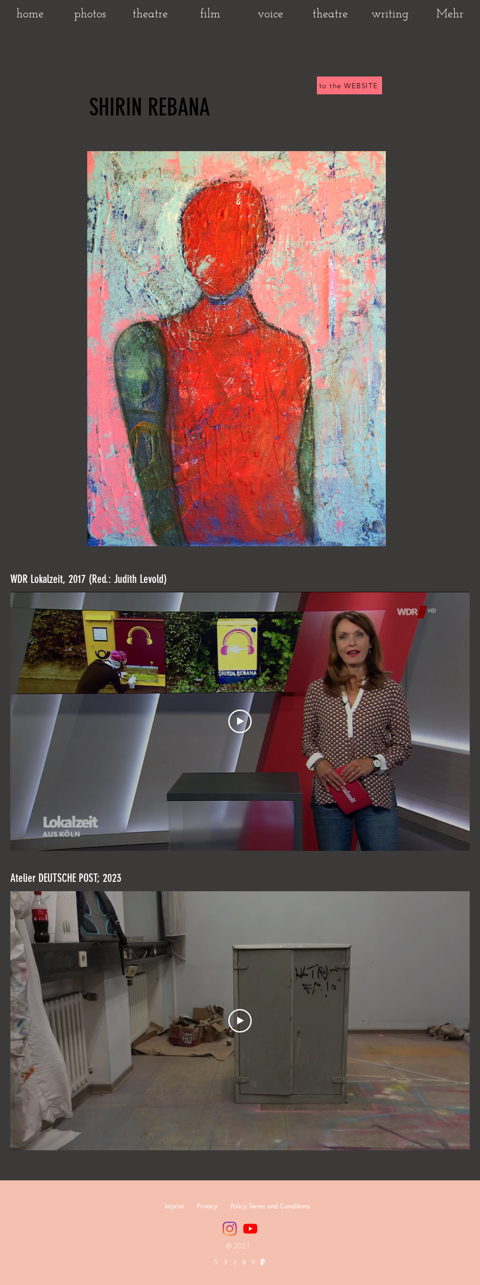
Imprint (174, 1205)
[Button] (236, 348)
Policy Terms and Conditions (270, 1205)
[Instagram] (230, 1229)
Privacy (214, 1205)
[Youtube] (250, 1229)
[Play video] (240, 721)
